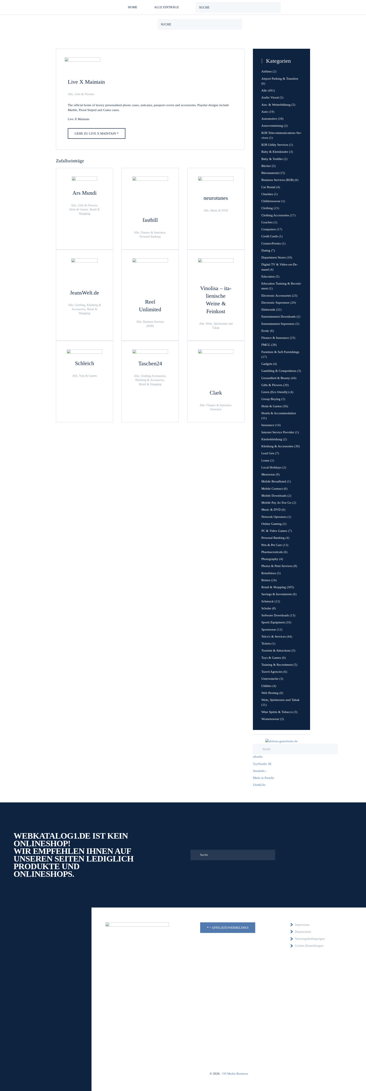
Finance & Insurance (275, 337)
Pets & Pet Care (271, 545)
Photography (269, 559)
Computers (268, 229)
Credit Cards (269, 236)
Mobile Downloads (274, 495)
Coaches (267, 222)
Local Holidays (271, 467)
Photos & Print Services (277, 566)
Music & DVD (271, 509)
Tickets (266, 643)
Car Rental (268, 187)
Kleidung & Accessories (277, 446)
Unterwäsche (270, 678)
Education (268, 276)
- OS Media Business (234, 1073)
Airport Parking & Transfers (279, 78)
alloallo (258, 756)
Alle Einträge (166, 7)
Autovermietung (272, 125)
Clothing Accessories (275, 215)
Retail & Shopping (273, 587)
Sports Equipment (273, 622)
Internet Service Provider (277, 432)
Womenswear (270, 719)
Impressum (302, 924)
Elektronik (268, 309)
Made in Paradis (263, 778)
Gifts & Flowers (84, 94)
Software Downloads (275, 615)
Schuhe (266, 608)
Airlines (266, 71)
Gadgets (266, 364)
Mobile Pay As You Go (276, 502)
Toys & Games (271, 657)
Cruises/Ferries (271, 243)
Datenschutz (303, 931)
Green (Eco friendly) (275, 392)
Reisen (265, 580)
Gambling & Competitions (278, 370)
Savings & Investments (276, 594)
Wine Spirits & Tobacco (277, 712)
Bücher (266, 166)
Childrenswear (270, 201)
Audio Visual (270, 97)
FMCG (265, 344)
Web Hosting (270, 693)
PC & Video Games (274, 530)
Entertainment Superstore (278, 323)
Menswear (268, 474)
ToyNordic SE (262, 764)
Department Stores (273, 257)
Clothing (267, 208)
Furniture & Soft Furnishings (280, 352)
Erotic (265, 330)
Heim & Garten (271, 406)
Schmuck (267, 601)
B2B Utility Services (274, 144)
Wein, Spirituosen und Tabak (280, 700)
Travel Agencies (272, 671)
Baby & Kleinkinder (274, 151)
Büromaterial (270, 173)
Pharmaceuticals (272, 552)
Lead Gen (267, 453)
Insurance (267, 425)
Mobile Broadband (273, 481)
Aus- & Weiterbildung (276, 104)
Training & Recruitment (277, 664)
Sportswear (268, 629)
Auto (264, 111)
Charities (267, 194)
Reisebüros (268, 573)
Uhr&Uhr (259, 785)
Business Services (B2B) (277, 180)
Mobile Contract (272, 488)
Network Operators (274, 516)
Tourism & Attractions (276, 650)
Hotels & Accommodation (278, 413)
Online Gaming (271, 523)
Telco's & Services (273, 636)
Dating (265, 250)
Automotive (269, 118)
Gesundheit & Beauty (275, 378)
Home (132, 7)
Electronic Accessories (276, 295)
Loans (265, 460)
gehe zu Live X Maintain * (97, 133)
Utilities (266, 686)
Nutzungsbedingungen (310, 938)
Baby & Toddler (272, 159)
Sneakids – (260, 771)
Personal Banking (273, 537)
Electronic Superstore (275, 302)
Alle (70, 94)
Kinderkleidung (271, 439)
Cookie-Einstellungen (309, 945)
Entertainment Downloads (278, 316)
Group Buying (270, 399)
